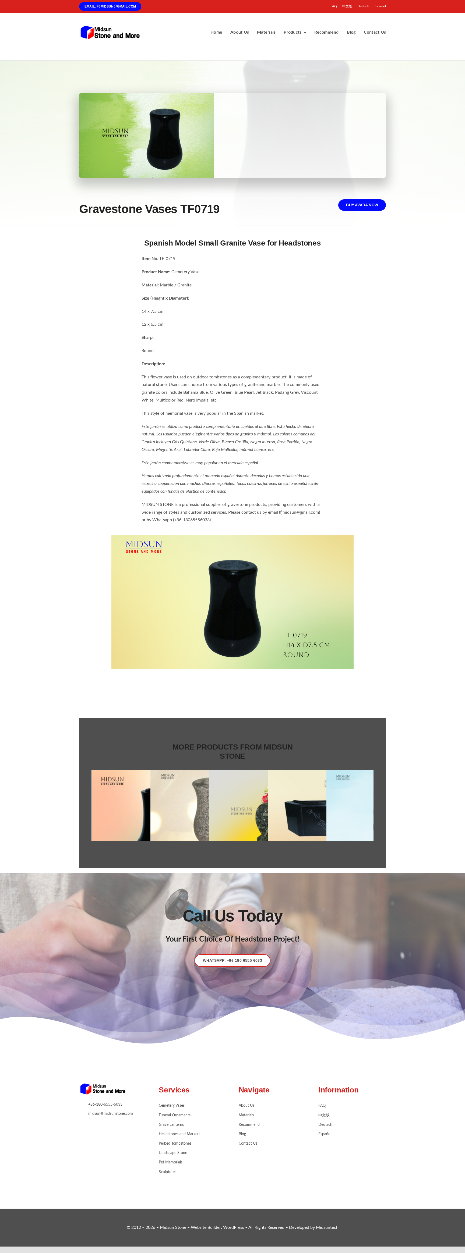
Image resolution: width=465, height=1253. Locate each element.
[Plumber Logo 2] (111, 27)
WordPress (233, 1227)
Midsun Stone (173, 1227)
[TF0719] (232, 537)
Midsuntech (327, 1227)
